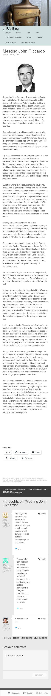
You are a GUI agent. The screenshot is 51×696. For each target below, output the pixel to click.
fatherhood (24, 480)
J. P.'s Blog (11, 28)
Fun (37, 32)
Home (29, 37)
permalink (18, 481)
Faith (8, 32)
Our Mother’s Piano (38, 490)
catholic (40, 478)
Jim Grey (6, 624)
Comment (39, 675)
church (12, 480)
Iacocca (33, 480)
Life (28, 32)
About (40, 37)
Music (18, 32)
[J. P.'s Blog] (25, 13)
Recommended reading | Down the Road (29, 637)
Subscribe (11, 42)
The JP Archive (28, 42)
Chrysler (6, 480)
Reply (43, 513)
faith (18, 480)
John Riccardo (42, 480)
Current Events (13, 37)
